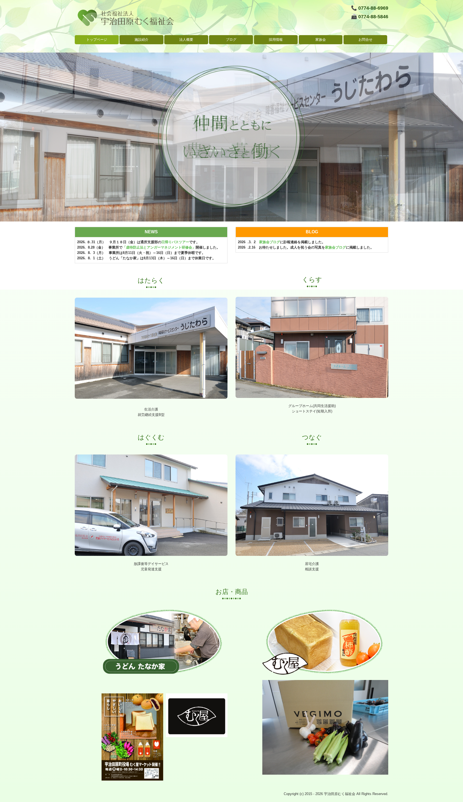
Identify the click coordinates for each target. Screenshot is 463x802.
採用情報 (276, 40)
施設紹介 (141, 40)
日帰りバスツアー (175, 242)
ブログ (231, 40)
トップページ (96, 40)
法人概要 (186, 40)
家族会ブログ (269, 242)
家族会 (320, 40)
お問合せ (365, 40)
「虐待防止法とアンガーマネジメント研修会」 (159, 247)
